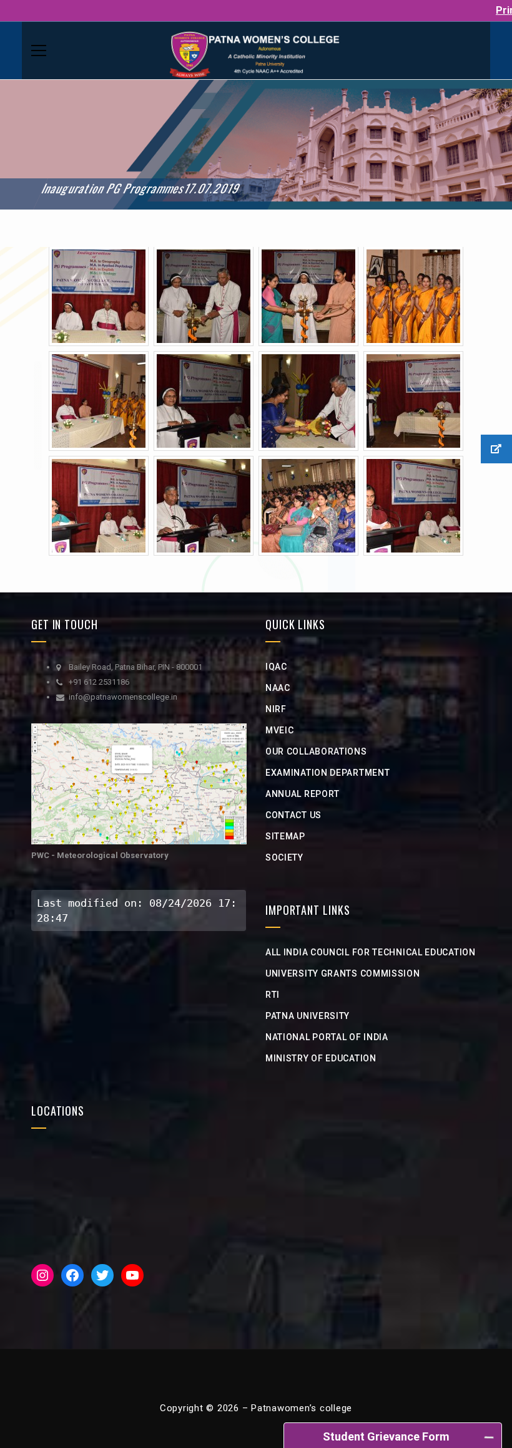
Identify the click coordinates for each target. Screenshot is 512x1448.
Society (284, 857)
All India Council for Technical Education (370, 952)
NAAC (277, 688)
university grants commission (342, 973)
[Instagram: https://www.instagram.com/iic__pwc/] (42, 1275)
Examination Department (327, 773)
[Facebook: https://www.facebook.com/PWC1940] (72, 1275)
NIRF (276, 709)
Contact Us (293, 815)
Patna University (307, 1016)
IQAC (276, 667)
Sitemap (285, 836)
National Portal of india (326, 1037)
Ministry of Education (321, 1058)
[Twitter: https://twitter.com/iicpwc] (102, 1275)
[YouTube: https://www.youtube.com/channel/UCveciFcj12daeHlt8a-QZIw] (132, 1275)
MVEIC (279, 730)
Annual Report (302, 794)
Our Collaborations (316, 751)
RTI (272, 995)
